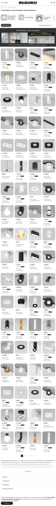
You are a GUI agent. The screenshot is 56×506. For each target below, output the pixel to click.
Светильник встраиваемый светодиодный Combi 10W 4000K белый (49, 381)
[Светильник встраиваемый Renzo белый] (21, 370)
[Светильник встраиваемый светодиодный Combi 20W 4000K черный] (49, 302)
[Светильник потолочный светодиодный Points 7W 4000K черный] (35, 166)
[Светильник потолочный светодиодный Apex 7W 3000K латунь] (21, 324)
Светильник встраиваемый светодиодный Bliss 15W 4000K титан (21, 133)
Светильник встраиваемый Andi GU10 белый (21, 88)
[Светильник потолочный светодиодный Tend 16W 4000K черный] (49, 122)
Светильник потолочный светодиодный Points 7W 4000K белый (34, 292)
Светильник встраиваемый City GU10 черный (35, 403)
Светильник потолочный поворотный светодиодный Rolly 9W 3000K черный (20, 290)
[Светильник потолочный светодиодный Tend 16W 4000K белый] (7, 279)
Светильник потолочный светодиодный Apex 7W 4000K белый (34, 337)
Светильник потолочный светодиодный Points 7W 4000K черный (34, 179)
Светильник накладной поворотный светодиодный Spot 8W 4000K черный (34, 358)
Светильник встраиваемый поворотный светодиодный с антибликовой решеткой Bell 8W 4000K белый (35, 88)
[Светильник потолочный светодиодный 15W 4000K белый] (35, 415)
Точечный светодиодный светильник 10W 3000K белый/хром (48, 67)
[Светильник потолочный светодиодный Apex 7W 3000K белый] (49, 437)
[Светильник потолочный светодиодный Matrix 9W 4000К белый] (7, 256)
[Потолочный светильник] (7, 211)
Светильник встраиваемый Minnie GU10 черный (19, 358)
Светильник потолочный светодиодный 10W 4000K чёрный (21, 269)
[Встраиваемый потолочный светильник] (7, 166)
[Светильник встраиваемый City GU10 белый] (35, 188)
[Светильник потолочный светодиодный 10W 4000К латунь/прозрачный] (7, 77)
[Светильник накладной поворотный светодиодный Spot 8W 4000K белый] (7, 415)
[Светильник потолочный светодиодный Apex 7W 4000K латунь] (35, 437)
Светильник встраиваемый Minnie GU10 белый (7, 313)
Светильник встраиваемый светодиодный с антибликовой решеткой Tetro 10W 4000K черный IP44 (49, 156)
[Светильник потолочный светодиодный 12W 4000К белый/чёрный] (49, 211)
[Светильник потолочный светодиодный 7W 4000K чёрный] (21, 302)
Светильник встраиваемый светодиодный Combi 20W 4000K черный (49, 315)
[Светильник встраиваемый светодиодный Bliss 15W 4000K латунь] (7, 370)
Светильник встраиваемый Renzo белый (19, 381)
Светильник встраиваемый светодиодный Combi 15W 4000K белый (35, 133)
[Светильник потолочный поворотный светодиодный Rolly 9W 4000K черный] (21, 211)
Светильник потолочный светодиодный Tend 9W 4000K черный (34, 67)
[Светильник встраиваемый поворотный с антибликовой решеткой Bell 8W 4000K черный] (7, 188)
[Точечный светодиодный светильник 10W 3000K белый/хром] (49, 54)
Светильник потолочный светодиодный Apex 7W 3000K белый (48, 450)
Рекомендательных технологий (11, 499)
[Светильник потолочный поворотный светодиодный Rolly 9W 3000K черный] (21, 279)
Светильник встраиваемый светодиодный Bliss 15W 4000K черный (49, 403)
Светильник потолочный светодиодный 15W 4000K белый (35, 428)
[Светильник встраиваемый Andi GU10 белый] (21, 77)
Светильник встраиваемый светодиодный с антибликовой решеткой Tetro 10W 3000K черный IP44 (35, 156)
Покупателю (5, 481)
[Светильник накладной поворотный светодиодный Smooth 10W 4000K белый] (7, 234)
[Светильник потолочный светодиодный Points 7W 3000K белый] (21, 188)
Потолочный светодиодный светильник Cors (48, 247)
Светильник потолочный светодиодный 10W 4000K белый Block (49, 360)
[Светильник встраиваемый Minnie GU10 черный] (21, 347)
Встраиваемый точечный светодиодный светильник (20, 405)
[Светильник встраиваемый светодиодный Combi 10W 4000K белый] (49, 370)
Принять (6, 503)
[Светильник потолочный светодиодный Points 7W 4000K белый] (35, 279)
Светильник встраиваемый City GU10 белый (35, 200)
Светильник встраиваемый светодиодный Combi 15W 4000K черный (49, 200)
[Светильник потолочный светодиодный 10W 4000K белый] (35, 370)
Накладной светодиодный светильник (33, 113)
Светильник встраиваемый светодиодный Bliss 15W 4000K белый (35, 222)
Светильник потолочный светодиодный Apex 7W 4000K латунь (34, 449)
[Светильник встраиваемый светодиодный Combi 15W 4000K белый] (35, 122)
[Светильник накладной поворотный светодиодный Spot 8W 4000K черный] (35, 347)
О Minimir (4, 477)
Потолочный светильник (5, 222)
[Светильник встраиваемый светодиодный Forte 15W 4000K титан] (21, 54)
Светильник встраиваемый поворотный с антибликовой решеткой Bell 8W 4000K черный (7, 201)
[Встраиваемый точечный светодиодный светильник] (21, 392)
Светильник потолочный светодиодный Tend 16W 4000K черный (48, 135)
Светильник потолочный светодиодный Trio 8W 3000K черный (49, 90)
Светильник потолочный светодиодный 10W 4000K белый (35, 382)
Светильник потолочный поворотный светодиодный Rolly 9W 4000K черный (20, 222)
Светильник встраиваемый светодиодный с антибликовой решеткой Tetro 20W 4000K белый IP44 (21, 156)
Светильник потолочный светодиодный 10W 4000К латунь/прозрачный (7, 88)
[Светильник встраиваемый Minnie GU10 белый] (7, 302)
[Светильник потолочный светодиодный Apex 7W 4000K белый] (35, 324)
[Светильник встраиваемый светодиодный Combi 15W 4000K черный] (49, 188)
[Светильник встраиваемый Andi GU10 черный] (7, 100)
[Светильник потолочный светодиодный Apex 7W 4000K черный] (21, 166)
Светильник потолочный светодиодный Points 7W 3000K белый (20, 201)
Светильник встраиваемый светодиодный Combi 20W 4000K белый (49, 177)
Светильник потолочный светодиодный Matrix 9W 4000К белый (6, 267)
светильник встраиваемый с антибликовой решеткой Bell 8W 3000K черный (49, 290)
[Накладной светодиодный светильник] (35, 100)
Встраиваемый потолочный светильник (6, 177)
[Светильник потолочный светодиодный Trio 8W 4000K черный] (7, 324)
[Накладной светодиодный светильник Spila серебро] (21, 415)
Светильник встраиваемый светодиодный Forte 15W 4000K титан (20, 66)
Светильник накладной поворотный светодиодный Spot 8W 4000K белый (6, 428)
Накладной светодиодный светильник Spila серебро (20, 428)
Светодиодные (29, 17)
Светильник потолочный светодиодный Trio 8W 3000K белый (7, 67)
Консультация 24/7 (7, 488)
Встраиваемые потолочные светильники (12, 18)
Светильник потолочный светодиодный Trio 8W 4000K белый (49, 113)
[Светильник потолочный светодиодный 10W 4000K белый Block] (49, 347)
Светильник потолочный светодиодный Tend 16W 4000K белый (6, 292)
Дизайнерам (5, 484)
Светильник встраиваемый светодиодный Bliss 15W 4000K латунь (7, 381)
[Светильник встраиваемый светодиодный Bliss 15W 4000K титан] (21, 122)
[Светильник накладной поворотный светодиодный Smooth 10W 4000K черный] (21, 100)
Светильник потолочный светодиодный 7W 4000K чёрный (21, 313)
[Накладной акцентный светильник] (49, 324)
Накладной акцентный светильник (47, 337)
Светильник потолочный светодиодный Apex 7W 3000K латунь (20, 337)
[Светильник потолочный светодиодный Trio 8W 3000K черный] (49, 77)
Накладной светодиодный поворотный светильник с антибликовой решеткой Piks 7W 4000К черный (21, 450)
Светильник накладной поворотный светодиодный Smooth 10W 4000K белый (6, 245)
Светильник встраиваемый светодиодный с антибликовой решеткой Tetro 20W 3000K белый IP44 (7, 156)
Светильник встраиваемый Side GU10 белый (7, 133)
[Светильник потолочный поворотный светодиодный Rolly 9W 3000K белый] (7, 347)
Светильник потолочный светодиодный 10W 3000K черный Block (35, 247)
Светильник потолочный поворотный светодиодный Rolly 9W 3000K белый (6, 358)
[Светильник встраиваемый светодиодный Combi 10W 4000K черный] (49, 256)
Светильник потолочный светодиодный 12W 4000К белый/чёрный (49, 224)
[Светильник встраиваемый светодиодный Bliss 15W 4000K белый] (35, 211)
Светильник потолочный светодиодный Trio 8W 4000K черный (7, 337)
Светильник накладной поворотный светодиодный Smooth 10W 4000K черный (20, 111)
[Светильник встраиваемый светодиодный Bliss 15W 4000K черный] (49, 392)
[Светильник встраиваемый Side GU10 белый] (7, 122)
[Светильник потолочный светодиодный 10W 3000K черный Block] (35, 234)
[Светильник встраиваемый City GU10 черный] (35, 392)
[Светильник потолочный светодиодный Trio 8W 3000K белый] (7, 54)
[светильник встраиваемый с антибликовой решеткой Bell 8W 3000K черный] (49, 279)
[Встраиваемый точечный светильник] (21, 234)
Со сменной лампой (47, 18)
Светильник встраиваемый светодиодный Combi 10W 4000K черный (49, 267)
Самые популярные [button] (45, 25)
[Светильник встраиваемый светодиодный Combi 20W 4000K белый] (49, 166)
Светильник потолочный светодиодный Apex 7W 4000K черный (20, 179)
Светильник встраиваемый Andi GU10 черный (7, 111)
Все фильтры (6, 25)
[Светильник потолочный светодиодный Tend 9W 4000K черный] (35, 54)
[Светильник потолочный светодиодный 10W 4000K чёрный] (21, 256)
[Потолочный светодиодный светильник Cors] (49, 234)
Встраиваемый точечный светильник (20, 245)
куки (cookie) (51, 497)
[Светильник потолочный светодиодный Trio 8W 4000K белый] (49, 100)
